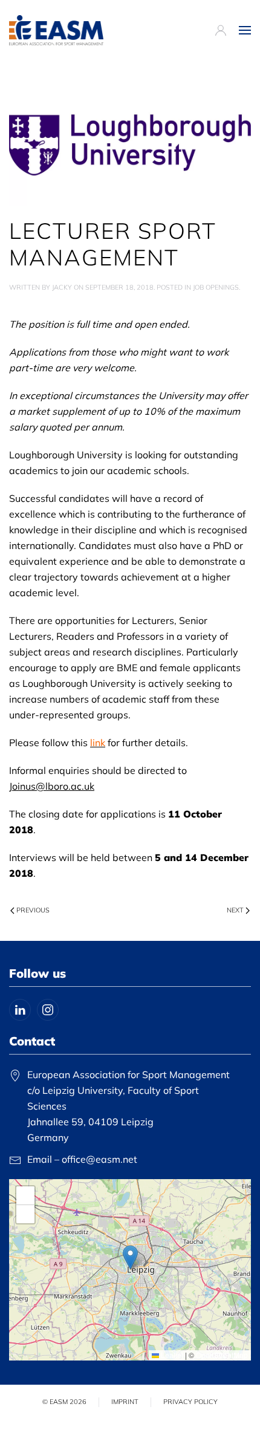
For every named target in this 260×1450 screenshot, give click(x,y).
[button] (245, 30)
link (97, 742)
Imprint (124, 1401)
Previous (33, 910)
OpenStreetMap (222, 1355)
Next (235, 910)
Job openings (216, 287)
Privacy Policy (190, 1401)
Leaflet (171, 1355)
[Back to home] (56, 30)
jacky (62, 287)
